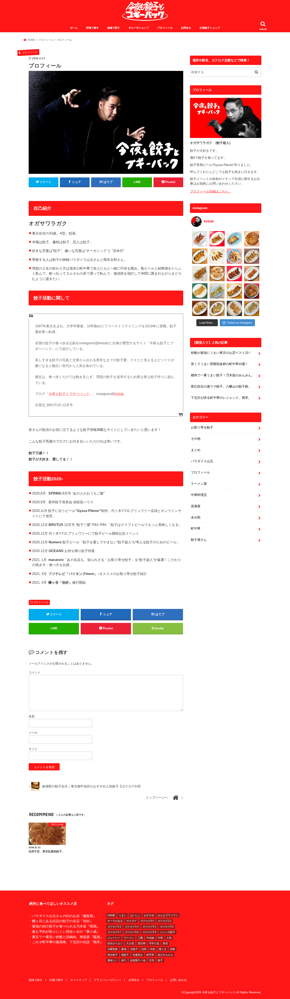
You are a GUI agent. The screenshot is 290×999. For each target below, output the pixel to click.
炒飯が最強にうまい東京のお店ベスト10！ (221, 352)
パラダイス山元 (202, 461)
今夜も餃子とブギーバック (69, 394)
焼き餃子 (112, 954)
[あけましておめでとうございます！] (251, 291)
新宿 (165, 943)
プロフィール (165, 27)
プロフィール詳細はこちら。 (210, 191)
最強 (123, 949)
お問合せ (186, 27)
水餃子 (134, 949)
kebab (119, 394)
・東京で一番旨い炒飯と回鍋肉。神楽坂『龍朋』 (66, 937)
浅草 (143, 949)
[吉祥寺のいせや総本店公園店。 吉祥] (251, 273)
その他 (195, 438)
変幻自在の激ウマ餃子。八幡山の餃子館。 (221, 386)
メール (33, 732)
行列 (151, 960)
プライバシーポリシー (107, 980)
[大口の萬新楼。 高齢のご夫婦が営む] (234, 256)
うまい (122, 915)
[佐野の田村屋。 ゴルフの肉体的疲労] (217, 291)
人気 (169, 937)
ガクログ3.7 (114, 932)
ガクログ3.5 (149, 926)
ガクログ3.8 (132, 932)
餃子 (160, 960)
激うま (162, 949)
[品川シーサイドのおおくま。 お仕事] (217, 256)
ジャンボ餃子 (167, 932)
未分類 (195, 517)
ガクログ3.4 (132, 926)
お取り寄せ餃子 (202, 427)
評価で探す (92, 27)
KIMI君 (111, 915)
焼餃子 (125, 954)
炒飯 (172, 949)
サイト (33, 749)
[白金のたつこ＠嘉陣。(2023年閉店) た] (251, 238)
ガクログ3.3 (114, 926)
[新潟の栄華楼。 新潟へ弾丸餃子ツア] (234, 308)
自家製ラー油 (137, 960)
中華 (160, 937)
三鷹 (140, 937)
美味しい (112, 960)
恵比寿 (141, 943)
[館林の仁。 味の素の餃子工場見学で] (217, 308)
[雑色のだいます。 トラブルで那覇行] (217, 238)
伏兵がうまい (115, 943)
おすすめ (149, 915)
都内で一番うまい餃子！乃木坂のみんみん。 (223, 375)
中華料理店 (199, 495)
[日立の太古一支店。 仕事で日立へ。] (234, 238)
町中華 (195, 528)
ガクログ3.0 (147, 920)
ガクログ (131, 920)
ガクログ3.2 (165, 920)
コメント (35, 672)
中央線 (150, 937)
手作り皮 (154, 943)
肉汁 (123, 960)
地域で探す (113, 27)
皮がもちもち (165, 954)
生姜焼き (138, 954)
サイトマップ (78, 980)
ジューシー (113, 937)
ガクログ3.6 (167, 926)
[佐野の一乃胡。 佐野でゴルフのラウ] (234, 291)
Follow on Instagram (239, 322)
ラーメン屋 (199, 483)
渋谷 (152, 949)
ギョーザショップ (138, 27)
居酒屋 (195, 506)
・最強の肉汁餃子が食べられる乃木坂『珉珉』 (64, 926)
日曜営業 (112, 949)
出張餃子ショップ (210, 27)
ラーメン (129, 937)
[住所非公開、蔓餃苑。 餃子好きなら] (217, 273)
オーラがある (115, 920)
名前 (32, 716)
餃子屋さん (199, 539)
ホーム (74, 27)
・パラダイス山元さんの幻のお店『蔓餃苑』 (63, 916)
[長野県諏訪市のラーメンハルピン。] (251, 308)
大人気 (130, 943)
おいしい (135, 915)
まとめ (195, 450)
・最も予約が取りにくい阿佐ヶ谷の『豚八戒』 (64, 931)
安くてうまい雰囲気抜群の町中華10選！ (219, 364)
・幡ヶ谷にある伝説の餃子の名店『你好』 (61, 921)
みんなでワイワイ (168, 915)
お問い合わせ (178, 980)
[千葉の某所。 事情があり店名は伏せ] (234, 273)
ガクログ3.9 (149, 932)
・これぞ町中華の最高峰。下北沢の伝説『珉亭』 (66, 942)
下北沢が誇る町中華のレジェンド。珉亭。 (221, 397)
